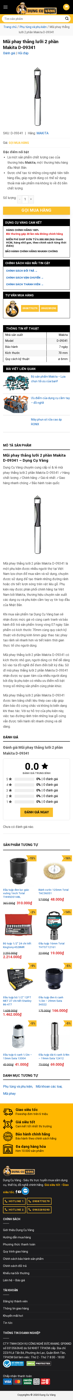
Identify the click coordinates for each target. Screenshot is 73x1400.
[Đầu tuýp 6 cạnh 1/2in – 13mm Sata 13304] (18, 1036)
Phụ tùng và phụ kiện (33, 27)
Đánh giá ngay (36, 812)
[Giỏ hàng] (66, 7)
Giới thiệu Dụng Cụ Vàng (18, 1230)
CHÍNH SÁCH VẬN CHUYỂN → (25, 277)
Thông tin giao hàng (16, 1308)
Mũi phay (9, 1094)
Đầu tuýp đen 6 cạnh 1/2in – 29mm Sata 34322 (51, 1001)
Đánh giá (9, 53)
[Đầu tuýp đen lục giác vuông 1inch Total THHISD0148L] (18, 871)
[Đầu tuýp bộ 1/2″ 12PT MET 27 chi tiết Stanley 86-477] (18, 978)
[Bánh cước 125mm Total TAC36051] (54, 871)
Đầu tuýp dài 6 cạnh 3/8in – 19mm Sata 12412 (54, 1056)
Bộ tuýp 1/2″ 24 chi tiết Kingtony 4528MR (17, 945)
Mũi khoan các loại (49, 1086)
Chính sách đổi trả (15, 1266)
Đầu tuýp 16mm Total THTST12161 (51, 945)
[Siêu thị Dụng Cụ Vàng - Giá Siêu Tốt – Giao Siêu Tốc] (36, 7)
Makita (42, 133)
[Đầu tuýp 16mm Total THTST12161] (54, 925)
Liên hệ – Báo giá (14, 1280)
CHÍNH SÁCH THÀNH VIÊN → (25, 284)
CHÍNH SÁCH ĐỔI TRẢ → (22, 270)
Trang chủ (10, 27)
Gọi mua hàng (19, 142)
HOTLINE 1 (16, 1201)
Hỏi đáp (23, 53)
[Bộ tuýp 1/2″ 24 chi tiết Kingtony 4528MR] (18, 925)
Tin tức (8, 1322)
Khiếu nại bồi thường (16, 1273)
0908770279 (30, 308)
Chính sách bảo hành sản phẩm (23, 1258)
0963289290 (48, 308)
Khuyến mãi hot (13, 1315)
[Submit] (66, 18)
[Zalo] (25, 1191)
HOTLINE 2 (16, 1209)
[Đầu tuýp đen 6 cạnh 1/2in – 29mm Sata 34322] (54, 978)
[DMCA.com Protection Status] (39, 1363)
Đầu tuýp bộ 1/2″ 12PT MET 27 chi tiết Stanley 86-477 (17, 1001)
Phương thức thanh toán (19, 1244)
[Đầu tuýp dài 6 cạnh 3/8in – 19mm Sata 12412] (54, 1036)
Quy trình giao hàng (15, 1251)
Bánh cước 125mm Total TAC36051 (54, 891)
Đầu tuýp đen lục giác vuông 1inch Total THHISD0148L (16, 893)
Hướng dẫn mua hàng (17, 1237)
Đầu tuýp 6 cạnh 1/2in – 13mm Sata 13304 (17, 1056)
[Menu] (5, 7)
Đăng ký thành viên (15, 1301)
